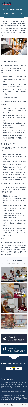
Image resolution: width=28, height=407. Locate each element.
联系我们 (18, 368)
